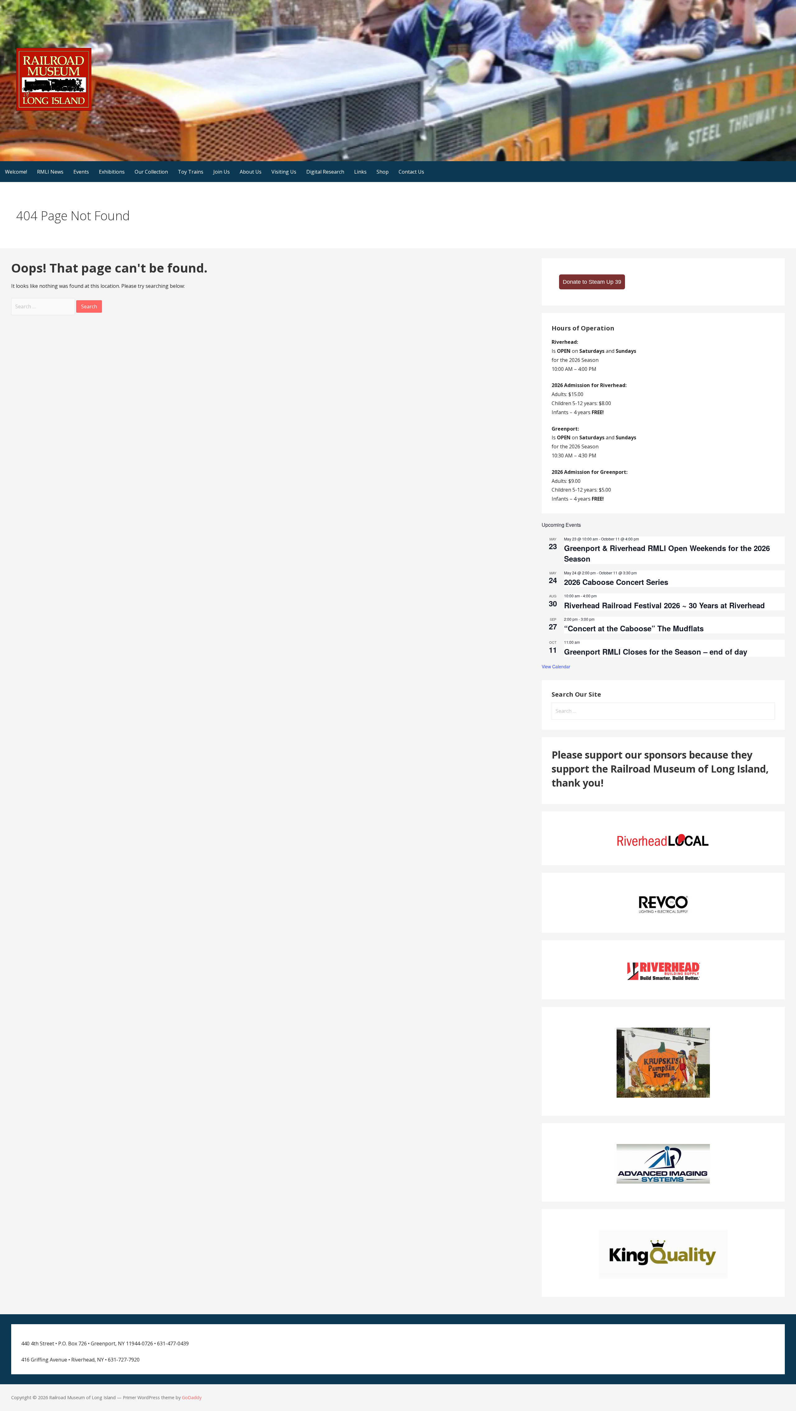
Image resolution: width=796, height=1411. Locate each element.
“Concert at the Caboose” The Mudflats (634, 628)
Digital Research (325, 171)
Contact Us (411, 171)
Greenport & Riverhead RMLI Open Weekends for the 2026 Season (667, 553)
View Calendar (556, 666)
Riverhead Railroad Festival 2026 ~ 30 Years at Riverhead (664, 605)
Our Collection (151, 171)
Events (81, 171)
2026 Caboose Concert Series (616, 582)
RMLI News (50, 171)
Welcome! (16, 171)
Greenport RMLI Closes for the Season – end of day (655, 651)
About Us (250, 171)
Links (360, 171)
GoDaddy (191, 1397)
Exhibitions (112, 171)
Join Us (221, 171)
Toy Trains (190, 171)
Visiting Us (283, 171)
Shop (383, 171)
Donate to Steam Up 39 (592, 282)
